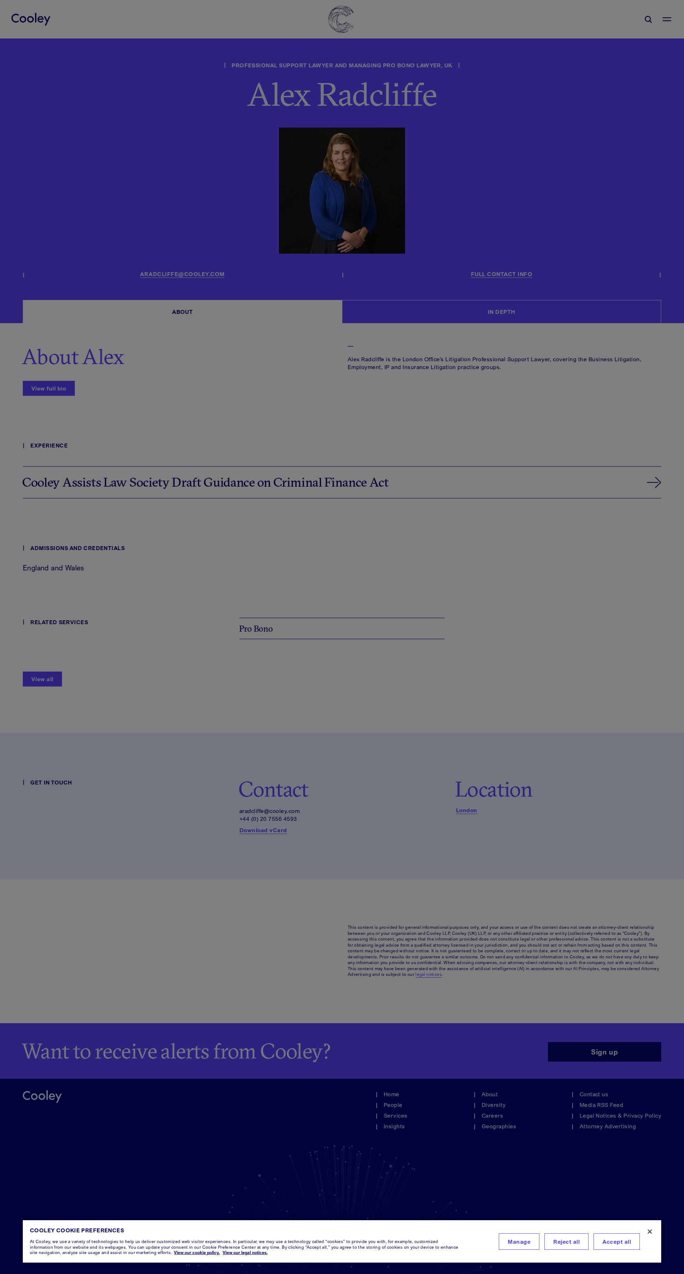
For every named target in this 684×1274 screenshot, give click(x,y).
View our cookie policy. (197, 1252)
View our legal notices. (245, 1252)
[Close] (650, 1231)
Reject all (566, 1241)
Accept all (616, 1241)
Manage (519, 1241)
